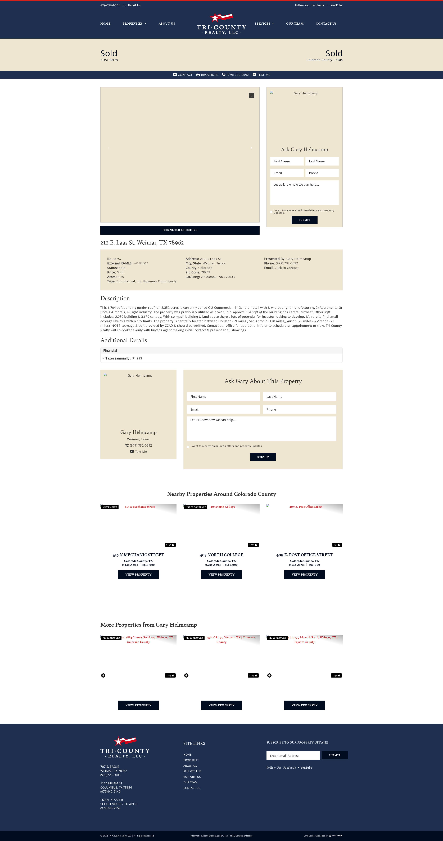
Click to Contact (287, 268)
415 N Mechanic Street (138, 554)
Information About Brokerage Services (209, 835)
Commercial (125, 281)
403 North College (221, 554)
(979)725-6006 (110, 775)
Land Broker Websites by (316, 836)
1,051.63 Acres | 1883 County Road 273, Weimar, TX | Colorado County (138, 685)
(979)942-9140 (110, 791)
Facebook (317, 5)
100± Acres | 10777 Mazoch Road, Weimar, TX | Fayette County (305, 685)
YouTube (337, 5)
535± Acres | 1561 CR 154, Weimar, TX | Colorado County (221, 685)
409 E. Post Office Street (304, 554)
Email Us (134, 5)
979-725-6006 (110, 5)
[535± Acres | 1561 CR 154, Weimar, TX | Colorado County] (221, 656)
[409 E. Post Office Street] (304, 526)
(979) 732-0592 (287, 263)
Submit (304, 219)
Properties (133, 23)
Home (105, 23)
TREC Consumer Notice (241, 835)
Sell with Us (192, 771)
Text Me (141, 452)
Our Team (295, 23)
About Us (167, 23)
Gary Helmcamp (298, 259)
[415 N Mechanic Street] (138, 526)
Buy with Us (192, 777)
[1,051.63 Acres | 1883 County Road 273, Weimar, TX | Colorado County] (138, 656)
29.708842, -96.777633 (218, 277)
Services (262, 23)
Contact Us (326, 23)
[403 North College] (221, 526)
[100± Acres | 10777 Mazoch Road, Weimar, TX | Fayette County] (304, 656)
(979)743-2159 (110, 808)
